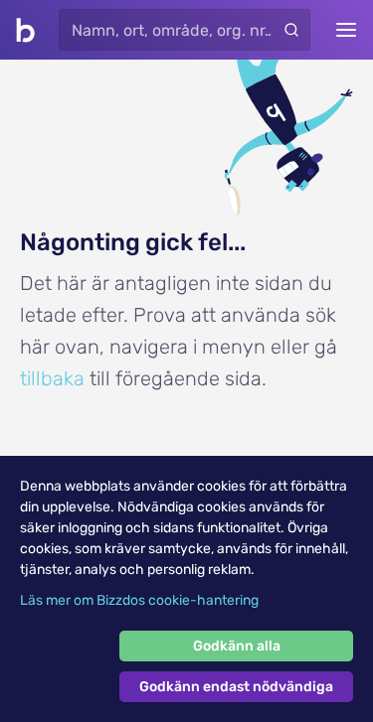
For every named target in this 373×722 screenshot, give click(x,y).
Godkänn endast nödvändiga (236, 686)
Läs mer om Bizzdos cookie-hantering (139, 600)
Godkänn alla (236, 646)
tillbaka (52, 378)
